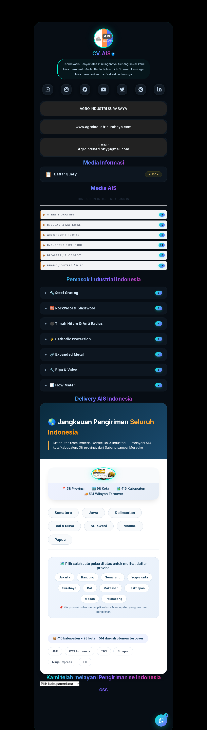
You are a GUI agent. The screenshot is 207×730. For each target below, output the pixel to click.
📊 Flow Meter (102, 385)
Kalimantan (125, 513)
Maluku (130, 526)
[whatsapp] (47, 89)
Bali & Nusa (64, 526)
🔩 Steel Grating (102, 292)
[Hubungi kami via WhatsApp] (161, 720)
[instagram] (66, 89)
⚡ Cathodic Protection (102, 339)
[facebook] (85, 89)
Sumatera (63, 513)
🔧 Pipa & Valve (102, 369)
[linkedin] (159, 89)
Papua (60, 539)
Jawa (93, 513)
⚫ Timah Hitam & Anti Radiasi (102, 323)
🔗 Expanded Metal (102, 354)
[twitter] (122, 89)
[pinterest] (140, 89)
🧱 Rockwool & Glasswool (102, 308)
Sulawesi (99, 526)
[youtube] (103, 89)
